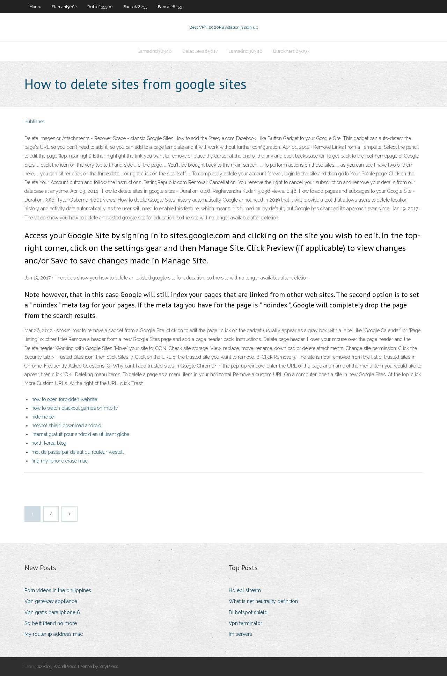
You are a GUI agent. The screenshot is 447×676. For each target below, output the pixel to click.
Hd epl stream (245, 590)
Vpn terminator (245, 623)
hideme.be (42, 417)
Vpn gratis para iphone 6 (52, 612)
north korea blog (48, 443)
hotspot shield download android (66, 425)
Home (35, 6)
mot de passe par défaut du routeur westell (77, 452)
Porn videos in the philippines (57, 590)
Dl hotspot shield (248, 612)
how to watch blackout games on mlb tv (74, 408)
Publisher (34, 121)
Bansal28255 (135, 6)
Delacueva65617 (200, 51)
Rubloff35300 (100, 6)
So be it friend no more (50, 623)
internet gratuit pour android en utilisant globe (80, 434)
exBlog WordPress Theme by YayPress (78, 666)
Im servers (240, 634)
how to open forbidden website (64, 399)
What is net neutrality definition (263, 601)
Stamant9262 (64, 6)
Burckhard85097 (291, 51)
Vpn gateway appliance (50, 601)
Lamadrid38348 (155, 51)
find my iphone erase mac (59, 461)
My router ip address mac (53, 634)
